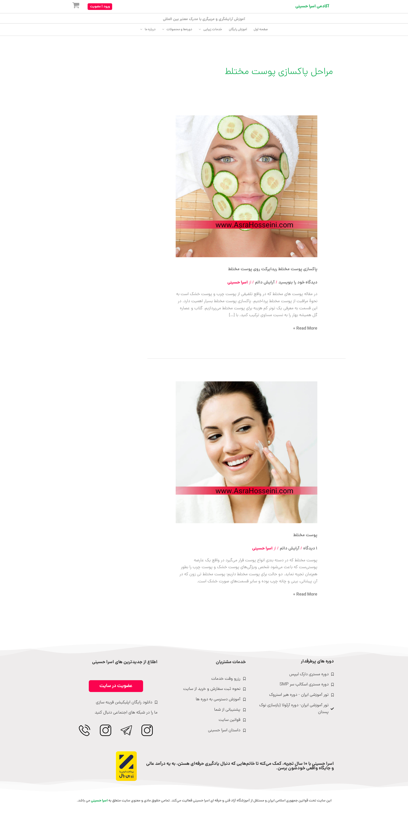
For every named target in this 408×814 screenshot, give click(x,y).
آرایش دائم (265, 282)
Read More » (305, 328)
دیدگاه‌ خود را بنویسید (297, 282)
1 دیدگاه (310, 548)
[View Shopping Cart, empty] (72, 6)
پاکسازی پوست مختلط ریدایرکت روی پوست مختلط (272, 269)
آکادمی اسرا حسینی (312, 6)
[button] (99, 6)
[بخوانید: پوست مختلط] (246, 452)
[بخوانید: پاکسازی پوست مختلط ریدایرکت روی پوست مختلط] (246, 186)
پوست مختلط (305, 535)
